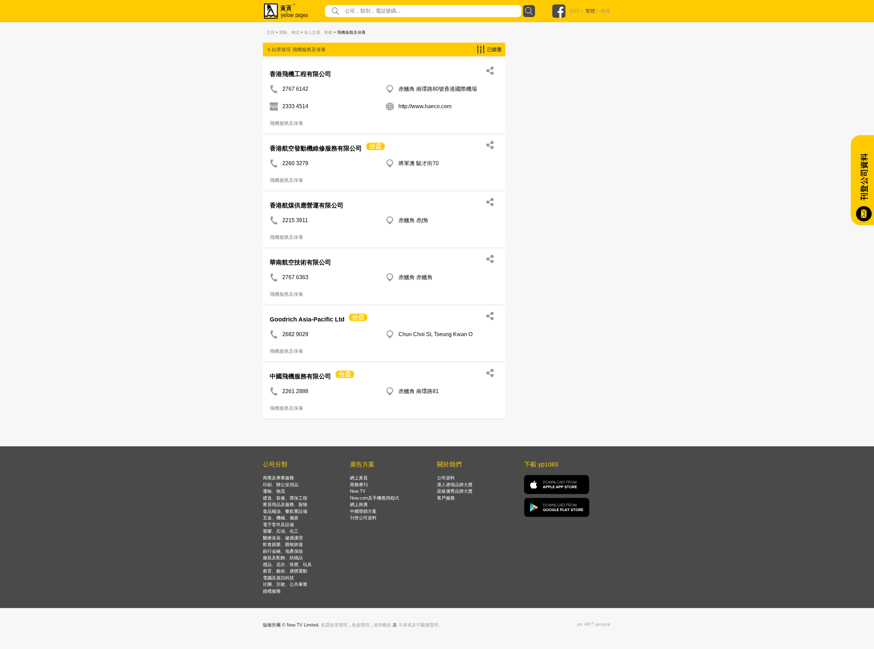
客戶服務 (446, 498)
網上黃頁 (359, 477)
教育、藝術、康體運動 (285, 571)
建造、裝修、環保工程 (285, 498)
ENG (575, 11)
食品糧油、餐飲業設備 (285, 511)
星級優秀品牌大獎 (455, 491)
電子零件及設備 (278, 524)
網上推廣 (359, 504)
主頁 (270, 32)
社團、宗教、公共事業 (285, 584)
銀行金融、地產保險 (283, 551)
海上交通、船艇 (318, 32)
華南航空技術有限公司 (300, 262)
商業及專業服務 (278, 477)
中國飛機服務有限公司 (300, 376)
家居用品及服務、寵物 (285, 504)
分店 (375, 146)
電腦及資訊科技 (278, 577)
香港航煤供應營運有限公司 (306, 205)
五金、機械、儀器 (280, 517)
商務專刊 (359, 484)
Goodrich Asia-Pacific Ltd (307, 319)
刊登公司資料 (363, 517)
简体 (605, 11)
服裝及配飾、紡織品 (283, 557)
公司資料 (446, 477)
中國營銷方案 (363, 511)
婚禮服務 (272, 591)
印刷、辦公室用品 (280, 484)
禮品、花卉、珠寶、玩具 (287, 564)
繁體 (590, 11)
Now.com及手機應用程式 (374, 498)
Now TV (358, 491)
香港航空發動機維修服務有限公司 (316, 148)
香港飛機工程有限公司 (300, 74)
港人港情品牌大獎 (455, 484)
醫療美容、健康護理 (283, 537)
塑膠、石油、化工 (280, 531)
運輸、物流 (289, 32)
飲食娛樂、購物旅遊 (283, 544)
